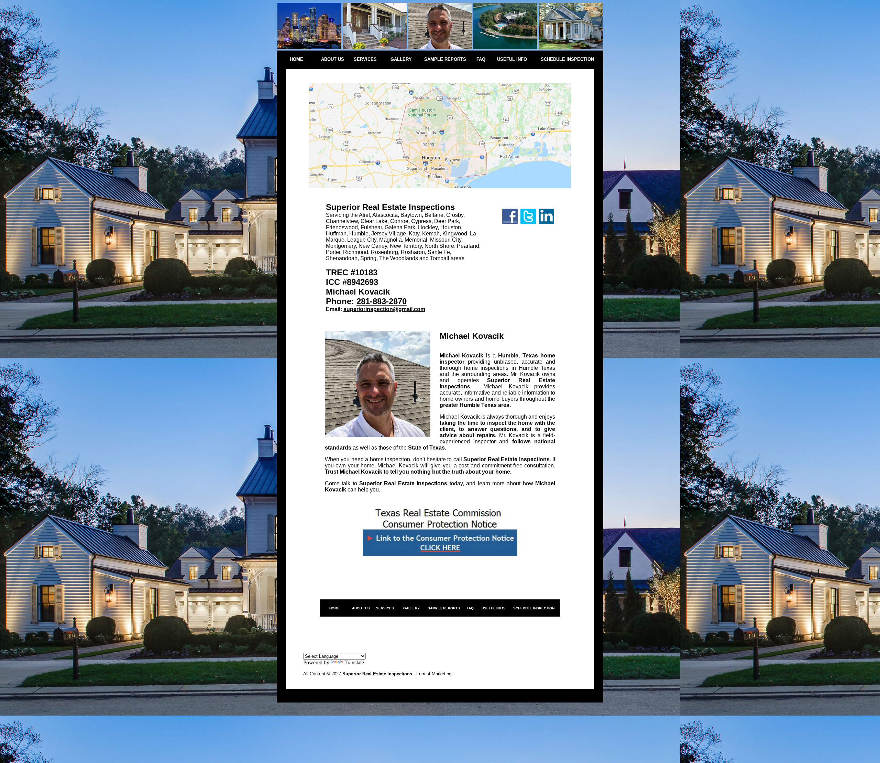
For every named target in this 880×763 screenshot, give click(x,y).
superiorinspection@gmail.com (384, 309)
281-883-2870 (381, 301)
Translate (354, 662)
